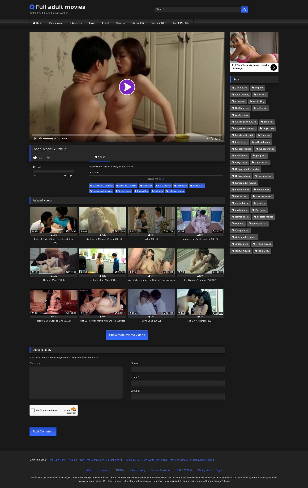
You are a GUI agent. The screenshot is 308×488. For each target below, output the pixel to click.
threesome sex (259, 223)
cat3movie (182, 185)
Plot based (260, 210)
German (120, 23)
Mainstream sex (264, 196)
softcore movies (176, 191)
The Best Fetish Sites (92, 460)
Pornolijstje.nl (114, 460)
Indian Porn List (170, 460)
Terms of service (160, 470)
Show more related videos (127, 335)
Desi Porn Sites (56, 460)
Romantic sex (242, 216)
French (105, 23)
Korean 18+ (198, 185)
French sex (241, 142)
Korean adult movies (102, 191)
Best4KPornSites (181, 23)
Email (135, 377)
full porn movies (243, 149)
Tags (219, 470)
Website (135, 390)
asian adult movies (128, 185)
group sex (261, 155)
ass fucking (258, 101)
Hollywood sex (242, 176)
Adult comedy (242, 94)
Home (39, 23)
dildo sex (268, 121)
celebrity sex (241, 115)
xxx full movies (242, 250)
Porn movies (55, 23)
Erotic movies (75, 23)
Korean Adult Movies (103, 185)
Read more (154, 179)
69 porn (259, 87)
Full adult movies (59, 7)
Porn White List (150, 460)
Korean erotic (124, 191)
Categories (204, 470)
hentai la (186, 460)
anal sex (261, 94)
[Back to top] (298, 478)
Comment (35, 363)
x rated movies (263, 244)
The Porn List (131, 460)
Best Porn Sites (158, 23)
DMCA (120, 470)
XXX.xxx (72, 460)
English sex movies (245, 128)
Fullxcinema (241, 155)
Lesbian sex (241, 196)
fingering (265, 135)
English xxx (268, 128)
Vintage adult (241, 230)
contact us (104, 470)
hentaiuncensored (203, 460)
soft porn (158, 191)
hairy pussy (241, 162)
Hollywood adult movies (247, 169)
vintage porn (241, 244)
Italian (92, 23)
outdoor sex (241, 210)
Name (135, 363)
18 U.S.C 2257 (183, 470)
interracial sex (265, 176)
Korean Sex (142, 191)
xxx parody (263, 250)
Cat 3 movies (164, 185)
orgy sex (261, 203)
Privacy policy (137, 470)
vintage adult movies (245, 237)
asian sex (147, 185)
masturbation (241, 203)
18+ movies (241, 87)
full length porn (262, 142)
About (101, 157)
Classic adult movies (245, 121)
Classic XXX (138, 23)
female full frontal (244, 135)
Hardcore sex (262, 162)
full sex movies (266, 149)
